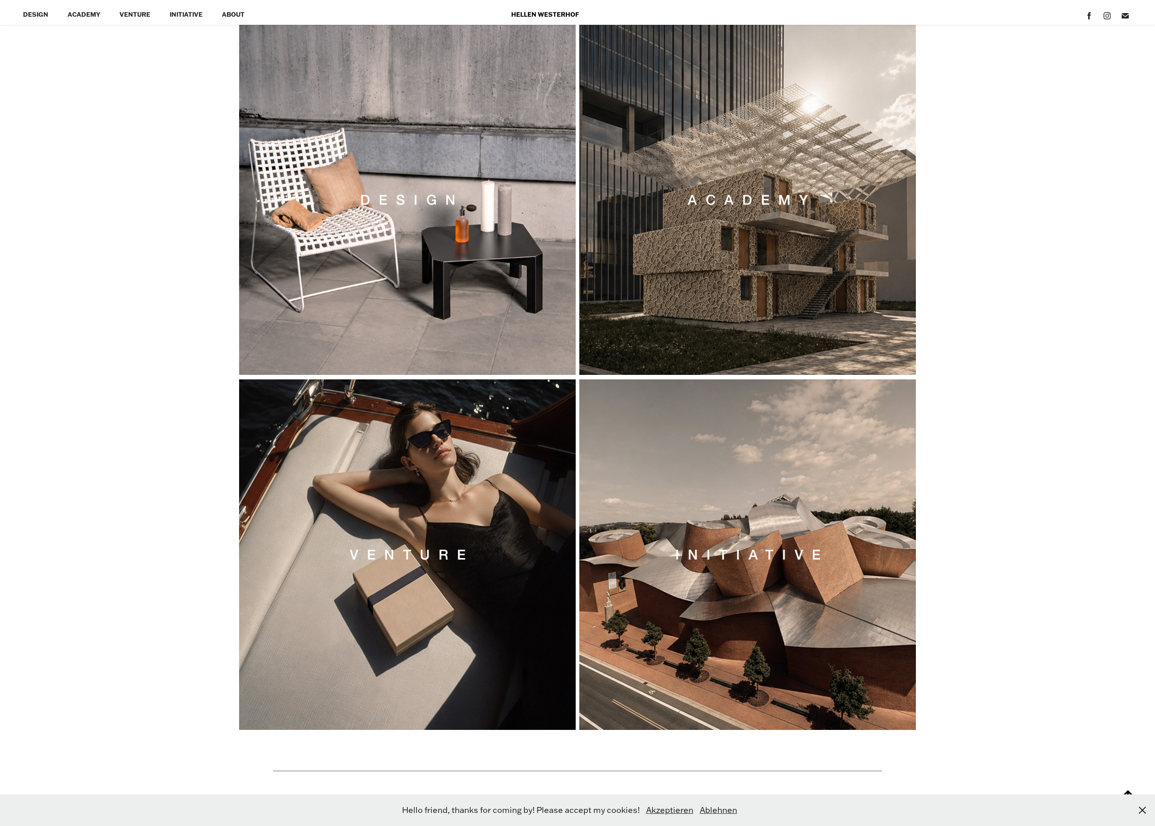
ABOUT (233, 14)
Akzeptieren (669, 810)
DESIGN (35, 14)
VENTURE (135, 14)
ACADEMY (84, 14)
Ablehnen (718, 810)
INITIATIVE (186, 14)
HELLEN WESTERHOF (545, 14)
